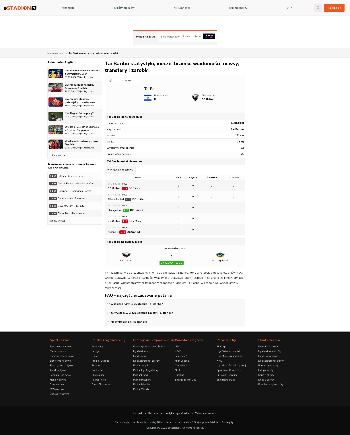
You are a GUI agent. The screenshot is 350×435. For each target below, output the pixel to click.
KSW (178, 351)
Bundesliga (98, 346)
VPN (290, 8)
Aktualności (182, 8)
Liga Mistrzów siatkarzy (229, 356)
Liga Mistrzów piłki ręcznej (231, 365)
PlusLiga (221, 346)
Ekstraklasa (98, 375)
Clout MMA (181, 365)
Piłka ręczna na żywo (61, 365)
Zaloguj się (334, 8)
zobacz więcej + (58, 155)
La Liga (95, 351)
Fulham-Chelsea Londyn (68, 176)
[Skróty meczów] (20, 8)
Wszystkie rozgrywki (121, 169)
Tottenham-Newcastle (67, 213)
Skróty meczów (124, 8)
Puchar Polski (99, 379)
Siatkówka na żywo (60, 360)
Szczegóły (227, 422)
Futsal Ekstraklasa (102, 384)
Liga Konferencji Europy (146, 360)
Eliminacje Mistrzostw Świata (149, 346)
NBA (177, 370)
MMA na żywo (57, 389)
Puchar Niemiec (141, 384)
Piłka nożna (171, 248)
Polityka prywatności (177, 413)
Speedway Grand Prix (229, 370)
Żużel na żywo (58, 370)
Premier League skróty (270, 384)
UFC (177, 346)
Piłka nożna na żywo (61, 346)
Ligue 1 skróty (266, 379)
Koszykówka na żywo (62, 356)
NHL (219, 360)
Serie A (96, 365)
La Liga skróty (265, 370)
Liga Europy (139, 356)
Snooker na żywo (59, 394)
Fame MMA (181, 356)
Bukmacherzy (238, 8)
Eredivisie (97, 370)
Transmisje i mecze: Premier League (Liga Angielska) (71, 165)
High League (182, 360)
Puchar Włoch (141, 389)
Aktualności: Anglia (60, 62)
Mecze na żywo (145, 36)
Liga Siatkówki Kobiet (228, 351)
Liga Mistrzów (141, 351)
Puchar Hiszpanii (142, 379)
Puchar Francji (140, 375)
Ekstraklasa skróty (268, 346)
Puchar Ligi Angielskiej (145, 370)
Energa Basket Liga (185, 379)
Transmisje (67, 8)
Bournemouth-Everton (67, 198)
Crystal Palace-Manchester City (72, 183)
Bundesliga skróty (268, 365)
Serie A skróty (266, 375)
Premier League (100, 360)
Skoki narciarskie (226, 379)
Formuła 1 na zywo (60, 375)
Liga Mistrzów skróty (269, 351)
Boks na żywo (57, 384)
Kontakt (137, 413)
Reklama (153, 413)
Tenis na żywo (58, 351)
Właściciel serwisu (206, 413)
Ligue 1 (96, 356)
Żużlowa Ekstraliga (227, 375)
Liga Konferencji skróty (271, 360)
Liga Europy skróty (268, 356)
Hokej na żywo (58, 379)
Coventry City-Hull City (67, 206)
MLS (183, 248)
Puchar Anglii (140, 365)
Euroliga (179, 375)
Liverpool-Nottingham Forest (70, 191)
